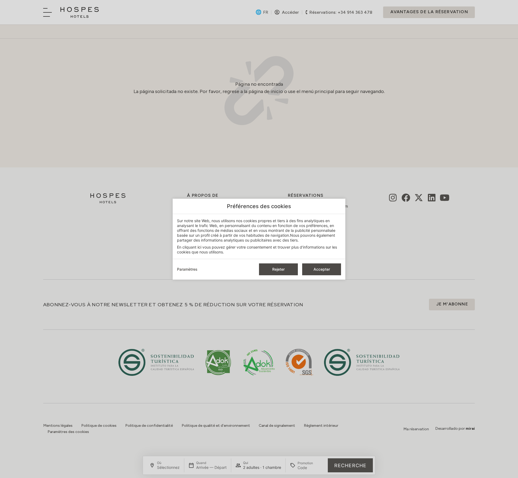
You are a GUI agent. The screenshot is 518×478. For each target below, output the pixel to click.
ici (199, 247)
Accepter (321, 269)
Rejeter (278, 269)
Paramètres (187, 269)
